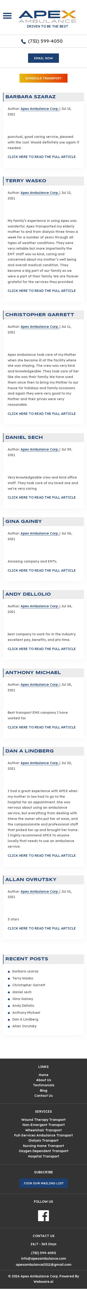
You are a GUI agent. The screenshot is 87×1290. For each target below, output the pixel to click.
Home (43, 1075)
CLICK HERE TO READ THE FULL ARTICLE (42, 157)
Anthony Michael (33, 673)
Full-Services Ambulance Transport (43, 1135)
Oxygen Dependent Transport (43, 1151)
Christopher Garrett (39, 315)
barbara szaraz (30, 97)
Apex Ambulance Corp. (39, 1276)
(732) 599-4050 (45, 41)
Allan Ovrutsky (31, 880)
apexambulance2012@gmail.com (43, 1264)
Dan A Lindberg (29, 751)
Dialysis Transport (43, 1140)
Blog (43, 1090)
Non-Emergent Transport (44, 1125)
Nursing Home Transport (43, 1146)
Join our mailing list (43, 1183)
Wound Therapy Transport (43, 1120)
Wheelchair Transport (43, 1130)
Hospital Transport (43, 1156)
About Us (43, 1080)
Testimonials (43, 1085)
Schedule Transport (43, 78)
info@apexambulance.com (43, 1258)
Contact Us (43, 1096)
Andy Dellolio (28, 594)
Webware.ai (43, 1282)
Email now (43, 58)
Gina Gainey (23, 522)
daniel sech (24, 438)
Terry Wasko (25, 181)
